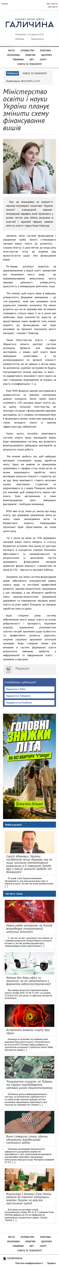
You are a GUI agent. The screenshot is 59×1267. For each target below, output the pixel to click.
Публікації (12, 73)
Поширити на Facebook (19, 702)
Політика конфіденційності (29, 1263)
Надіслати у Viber (16, 688)
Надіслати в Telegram (18, 695)
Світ (31, 59)
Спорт (43, 59)
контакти (52, 6)
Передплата (37, 38)
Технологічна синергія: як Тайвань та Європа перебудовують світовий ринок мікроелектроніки (29, 1084)
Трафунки (18, 59)
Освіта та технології (29, 64)
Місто (11, 50)
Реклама (19, 38)
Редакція (22, 668)
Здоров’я (46, 55)
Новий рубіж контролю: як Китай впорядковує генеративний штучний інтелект (29, 928)
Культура (30, 55)
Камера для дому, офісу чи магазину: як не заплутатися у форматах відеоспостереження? (28, 981)
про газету (52, 3)
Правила (51, 1263)
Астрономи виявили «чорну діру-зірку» (28, 1031)
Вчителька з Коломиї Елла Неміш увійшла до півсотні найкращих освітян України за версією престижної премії (28, 1198)
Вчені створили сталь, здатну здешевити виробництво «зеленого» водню (27, 1139)
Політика (45, 50)
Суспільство (27, 50)
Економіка (13, 55)
